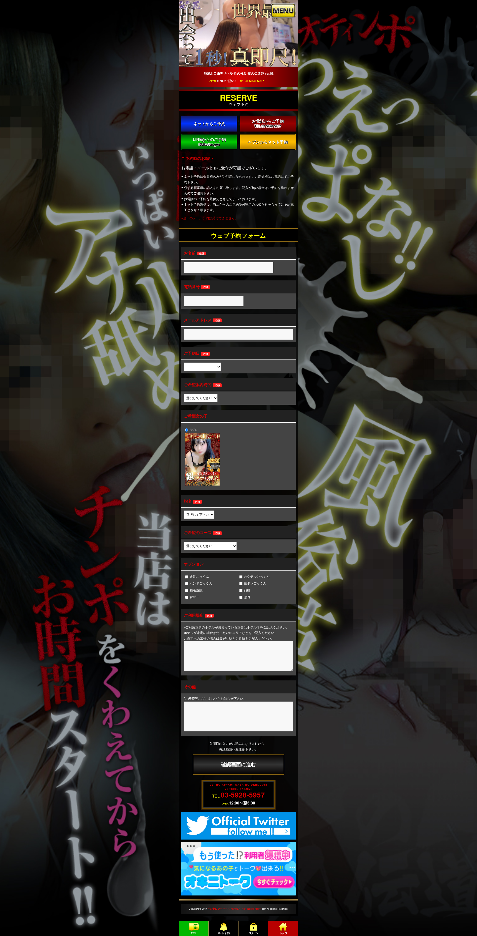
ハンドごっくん (201, 583)
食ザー (194, 596)
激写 (247, 596)
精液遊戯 (196, 590)
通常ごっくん (199, 576)
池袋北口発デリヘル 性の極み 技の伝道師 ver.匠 (234, 908)
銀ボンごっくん (255, 583)
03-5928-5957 (254, 81)
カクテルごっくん (257, 576)
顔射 (247, 590)
